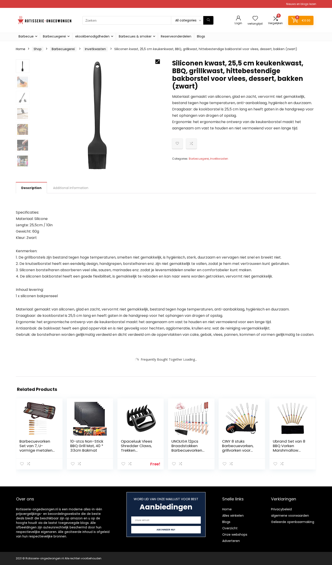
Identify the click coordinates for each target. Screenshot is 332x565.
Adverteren (231, 541)
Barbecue (26, 36)
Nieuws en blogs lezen (301, 4)
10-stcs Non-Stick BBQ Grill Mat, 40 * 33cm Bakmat (86, 446)
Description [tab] (31, 188)
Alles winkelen (233, 515)
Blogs (201, 36)
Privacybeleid (281, 509)
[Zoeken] (208, 20)
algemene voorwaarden (290, 515)
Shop (38, 49)
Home (20, 49)
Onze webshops (234, 534)
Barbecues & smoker (135, 36)
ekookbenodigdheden (92, 36)
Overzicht (230, 528)
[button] (157, 61)
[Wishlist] (255, 18)
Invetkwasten (95, 49)
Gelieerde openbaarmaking (292, 522)
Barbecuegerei (54, 36)
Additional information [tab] (70, 188)
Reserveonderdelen (176, 36)
